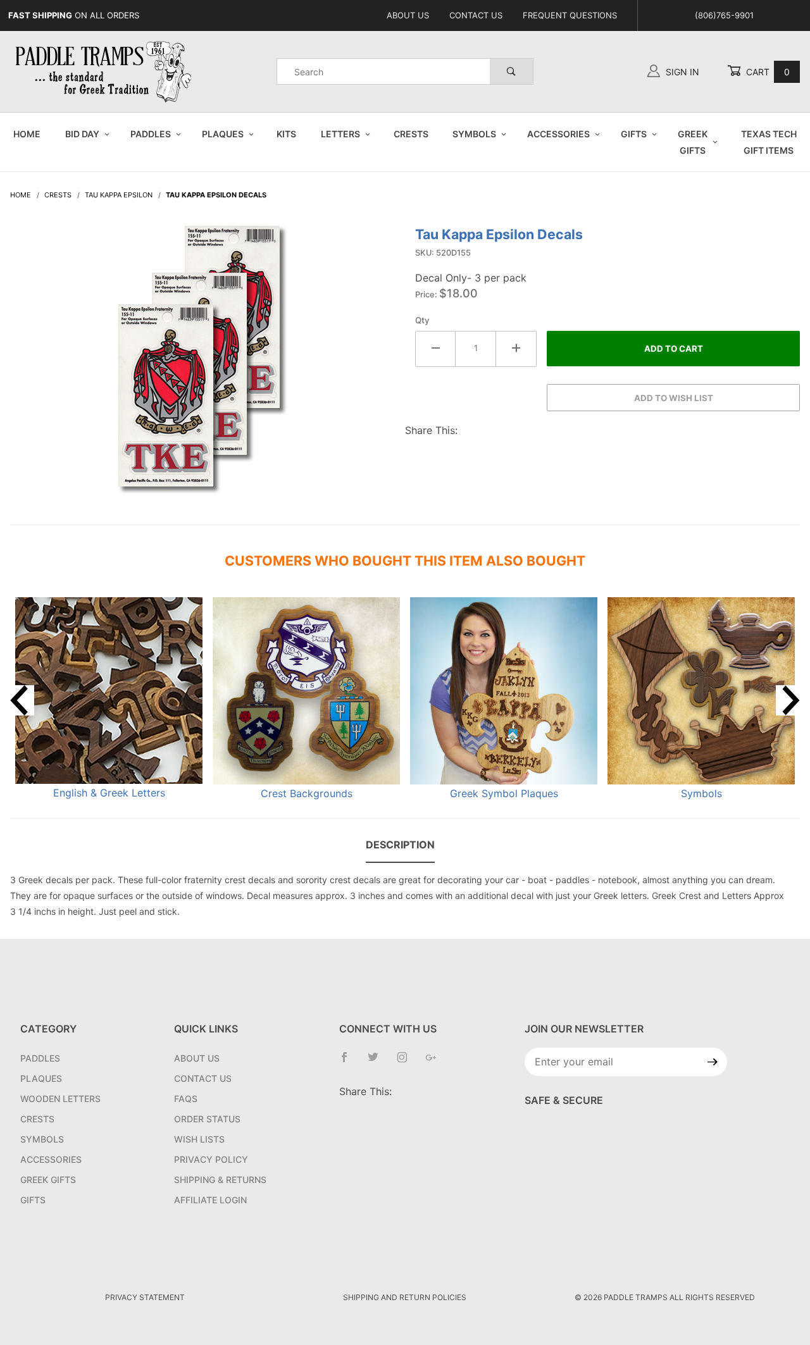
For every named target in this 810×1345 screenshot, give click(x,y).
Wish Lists (199, 1139)
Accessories (558, 133)
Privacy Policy (211, 1159)
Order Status (207, 1118)
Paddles (150, 133)
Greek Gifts (692, 141)
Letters (340, 133)
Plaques (223, 133)
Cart (767, 71)
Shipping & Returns (220, 1179)
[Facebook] (349, 1062)
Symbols (474, 133)
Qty (422, 320)
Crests (411, 133)
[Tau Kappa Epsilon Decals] (202, 366)
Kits (286, 133)
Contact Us (475, 15)
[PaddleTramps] (105, 70)
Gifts (634, 133)
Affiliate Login (210, 1199)
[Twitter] (378, 1062)
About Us (408, 15)
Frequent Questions (570, 15)
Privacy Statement (145, 1297)
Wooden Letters (60, 1098)
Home (26, 133)
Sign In (681, 71)
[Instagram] (407, 1062)
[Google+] (436, 1062)
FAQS (185, 1098)
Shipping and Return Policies (404, 1297)
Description (400, 844)
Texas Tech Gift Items (769, 141)
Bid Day (82, 133)
